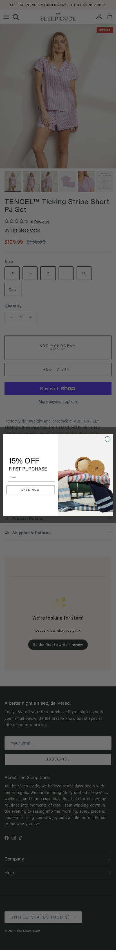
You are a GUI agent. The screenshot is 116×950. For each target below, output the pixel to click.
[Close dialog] (107, 439)
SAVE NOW (30, 490)
